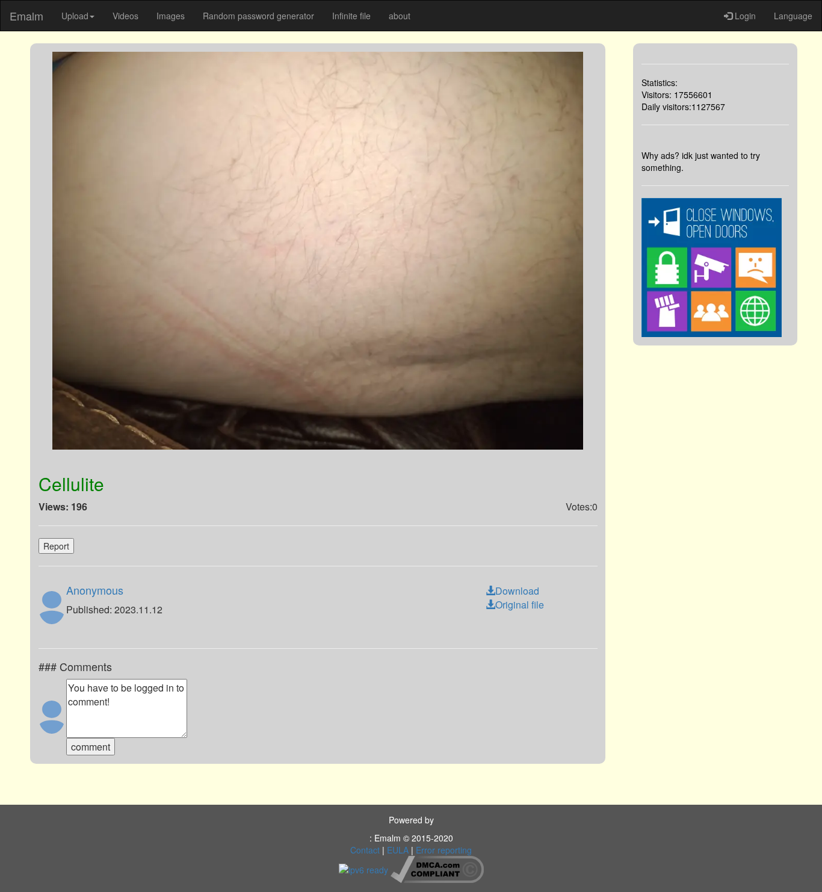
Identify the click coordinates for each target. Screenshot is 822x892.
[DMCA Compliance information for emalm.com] (437, 868)
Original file (519, 605)
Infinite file (351, 16)
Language (793, 16)
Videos (125, 16)
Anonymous (94, 590)
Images (170, 16)
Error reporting (444, 850)
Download (517, 591)
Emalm (26, 15)
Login (744, 16)
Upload (74, 16)
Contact (365, 850)
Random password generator (258, 16)
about (399, 16)
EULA (398, 850)
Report (56, 546)
